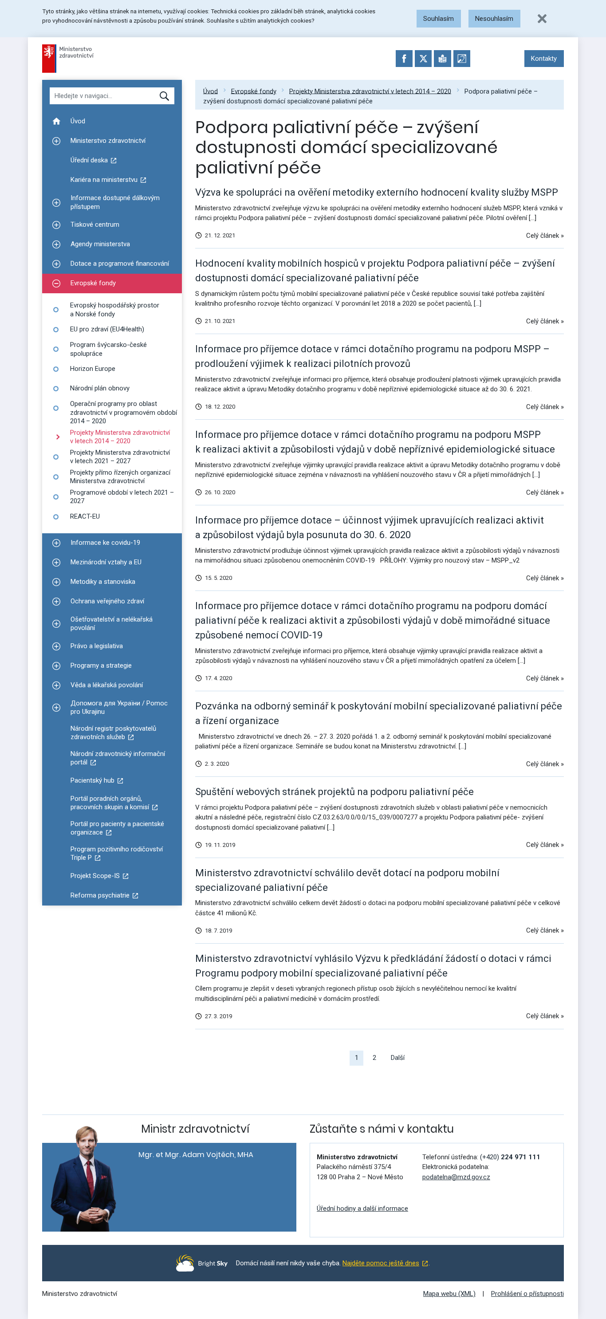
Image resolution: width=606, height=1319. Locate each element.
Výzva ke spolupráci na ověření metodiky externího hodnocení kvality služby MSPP (376, 192)
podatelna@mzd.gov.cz (456, 1177)
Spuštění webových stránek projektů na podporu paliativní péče (334, 791)
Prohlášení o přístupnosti (527, 1294)
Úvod (210, 91)
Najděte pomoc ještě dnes (380, 1263)
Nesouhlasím (494, 19)
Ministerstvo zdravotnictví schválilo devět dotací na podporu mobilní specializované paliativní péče (347, 880)
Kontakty (544, 59)
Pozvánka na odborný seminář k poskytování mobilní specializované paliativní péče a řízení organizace (378, 713)
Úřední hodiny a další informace (362, 1209)
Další (398, 1058)
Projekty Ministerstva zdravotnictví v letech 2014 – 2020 (370, 91)
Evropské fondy (253, 91)
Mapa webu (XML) (449, 1294)
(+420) (510, 1157)
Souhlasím (438, 19)
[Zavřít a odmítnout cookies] (542, 18)
